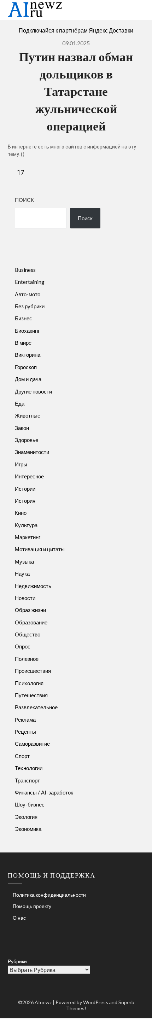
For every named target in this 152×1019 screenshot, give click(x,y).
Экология (26, 817)
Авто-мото (27, 294)
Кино (21, 513)
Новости (25, 598)
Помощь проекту (32, 906)
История (25, 500)
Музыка (24, 561)
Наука (22, 573)
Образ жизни (30, 610)
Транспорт (27, 780)
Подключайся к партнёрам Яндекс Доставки (76, 30)
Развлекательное (36, 707)
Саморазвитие (32, 743)
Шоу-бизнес (30, 804)
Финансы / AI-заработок (44, 792)
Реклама (25, 719)
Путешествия (31, 695)
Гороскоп (26, 367)
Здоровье (26, 440)
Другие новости (33, 391)
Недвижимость (33, 586)
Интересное (29, 476)
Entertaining (30, 282)
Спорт (22, 756)
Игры (21, 464)
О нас (19, 918)
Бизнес (23, 318)
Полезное (27, 659)
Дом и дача (28, 379)
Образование (31, 622)
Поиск (24, 200)
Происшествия (33, 671)
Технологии (28, 768)
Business (25, 270)
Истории (25, 488)
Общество (27, 634)
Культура (26, 525)
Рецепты (25, 731)
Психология (29, 683)
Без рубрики (30, 306)
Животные (27, 415)
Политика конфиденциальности (49, 895)
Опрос (22, 646)
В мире (23, 342)
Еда (19, 403)
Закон (22, 428)
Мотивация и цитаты (40, 549)
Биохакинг (27, 330)
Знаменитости (32, 452)
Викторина (27, 354)
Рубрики (17, 961)
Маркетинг (27, 537)
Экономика (28, 829)
